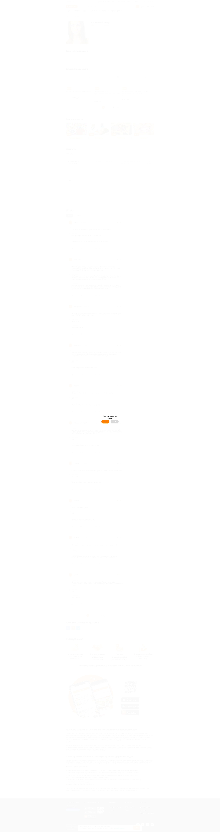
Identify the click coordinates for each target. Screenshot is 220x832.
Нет (115, 421)
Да (105, 421)
